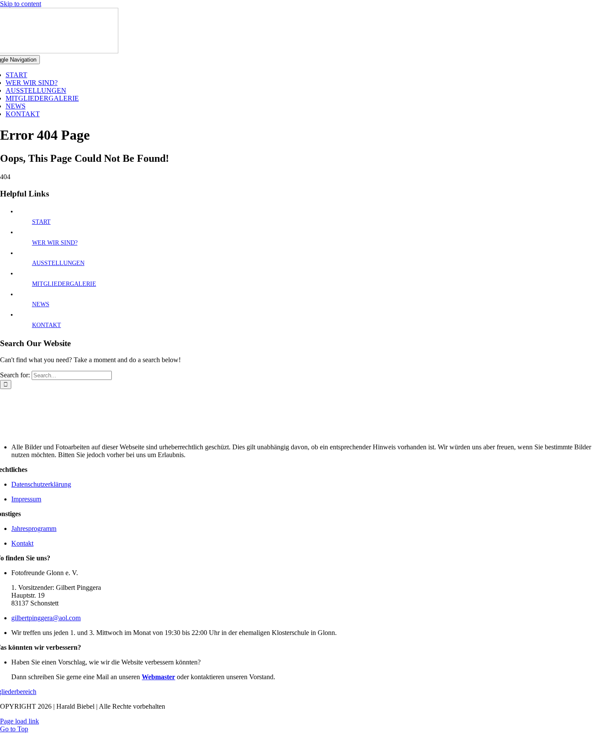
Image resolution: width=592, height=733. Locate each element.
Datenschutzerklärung (41, 484)
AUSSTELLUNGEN (58, 263)
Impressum (26, 499)
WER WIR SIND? (55, 242)
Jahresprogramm (33, 528)
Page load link (19, 721)
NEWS (40, 304)
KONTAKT (46, 325)
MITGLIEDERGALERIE (64, 284)
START (41, 222)
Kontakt (22, 543)
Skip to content (20, 3)
